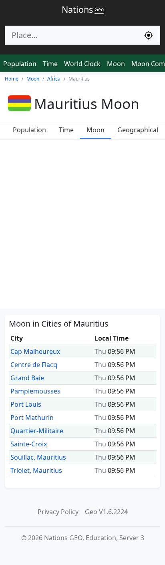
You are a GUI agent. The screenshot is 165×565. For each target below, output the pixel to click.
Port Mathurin (32, 417)
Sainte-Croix (28, 444)
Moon (116, 63)
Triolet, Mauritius (36, 470)
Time (50, 63)
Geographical (137, 129)
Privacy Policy (58, 511)
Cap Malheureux (35, 351)
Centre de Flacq (33, 364)
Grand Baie (27, 377)
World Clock (82, 63)
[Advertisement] (82, 226)
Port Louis (25, 404)
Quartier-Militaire (36, 430)
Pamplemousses (35, 391)
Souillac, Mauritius (38, 457)
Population (19, 63)
